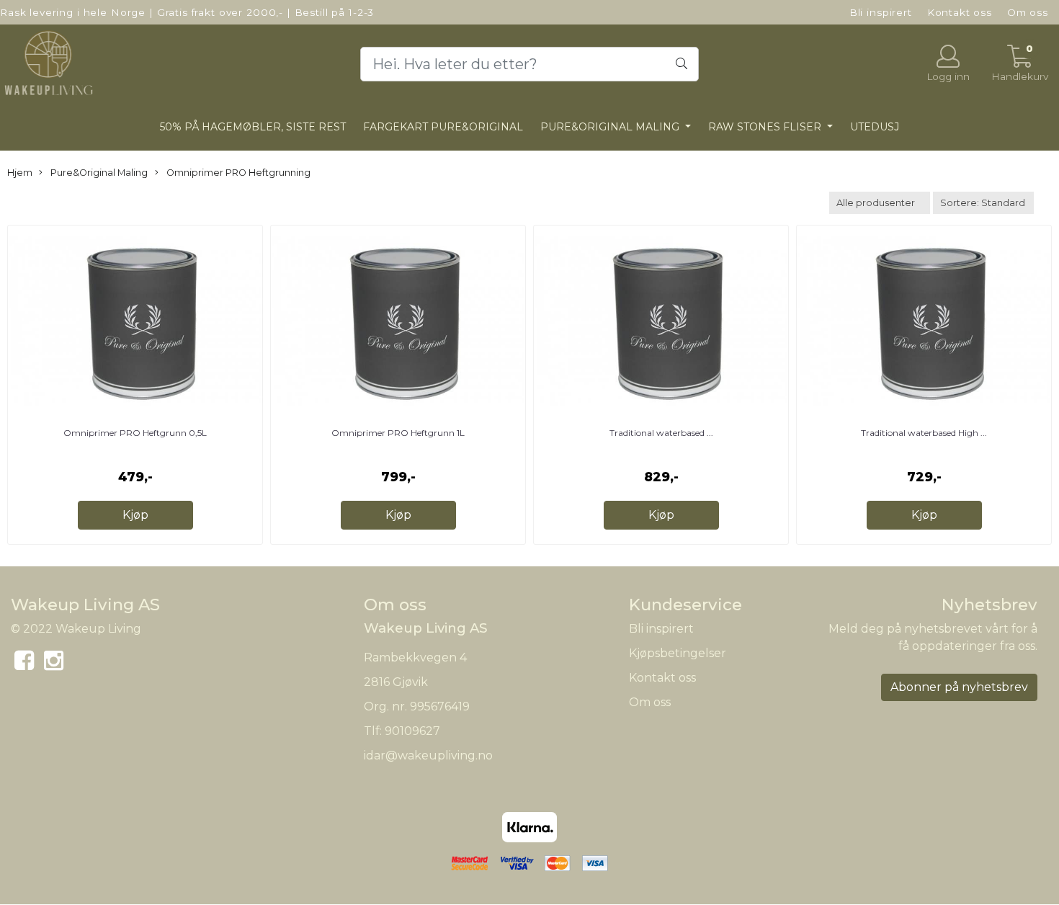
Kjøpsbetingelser (677, 653)
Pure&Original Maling (611, 126)
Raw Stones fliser (766, 126)
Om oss (1027, 12)
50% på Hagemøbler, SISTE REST (253, 126)
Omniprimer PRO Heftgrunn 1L (398, 432)
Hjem (19, 172)
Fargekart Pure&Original (443, 126)
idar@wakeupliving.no (428, 755)
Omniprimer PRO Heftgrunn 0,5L (135, 432)
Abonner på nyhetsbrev (959, 687)
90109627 (412, 731)
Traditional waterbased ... (661, 432)
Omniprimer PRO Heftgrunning (237, 172)
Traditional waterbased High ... (924, 432)
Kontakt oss (959, 12)
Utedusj (874, 126)
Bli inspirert (880, 12)
